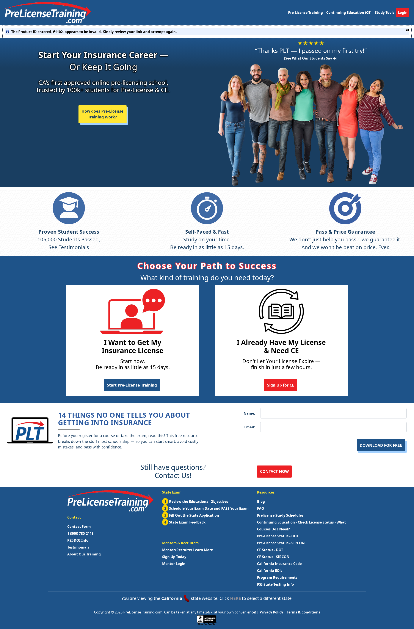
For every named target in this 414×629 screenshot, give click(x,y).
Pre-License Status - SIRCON (281, 543)
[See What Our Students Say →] (310, 58)
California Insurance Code (279, 563)
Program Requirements (277, 577)
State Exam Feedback (185, 522)
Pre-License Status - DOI (277, 536)
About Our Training (84, 554)
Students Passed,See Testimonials (68, 239)
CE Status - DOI (270, 549)
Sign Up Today (174, 556)
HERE (235, 598)
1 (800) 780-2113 (80, 533)
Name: (249, 413)
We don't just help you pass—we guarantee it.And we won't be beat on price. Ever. (345, 239)
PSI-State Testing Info (275, 584)
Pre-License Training (305, 12)
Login (403, 12)
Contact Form (79, 526)
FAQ (260, 508)
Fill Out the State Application (191, 515)
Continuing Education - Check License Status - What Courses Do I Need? (301, 526)
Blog (261, 501)
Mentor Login (173, 563)
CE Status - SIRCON (273, 556)
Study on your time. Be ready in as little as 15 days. (207, 239)
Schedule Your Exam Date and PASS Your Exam (206, 508)
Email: (249, 427)
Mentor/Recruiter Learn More (187, 549)
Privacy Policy (271, 612)
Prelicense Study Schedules (280, 515)
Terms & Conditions (303, 612)
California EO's (269, 570)
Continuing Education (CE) (348, 12)
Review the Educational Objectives (196, 501)
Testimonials (78, 547)
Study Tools (384, 12)
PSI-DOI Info (77, 540)
